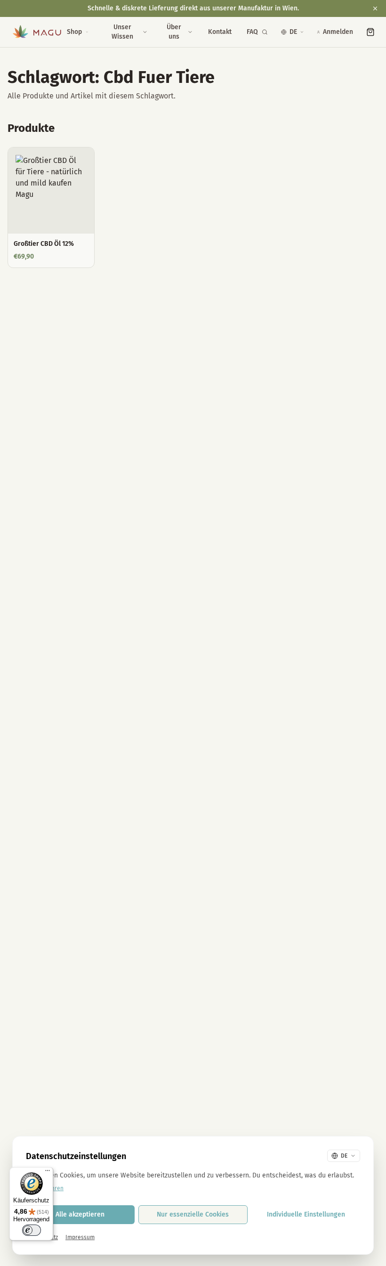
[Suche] (265, 32)
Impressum (80, 1237)
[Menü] (47, 1172)
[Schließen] (375, 8)
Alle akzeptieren (80, 1214)
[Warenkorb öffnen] (370, 32)
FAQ (252, 32)
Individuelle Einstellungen (306, 1214)
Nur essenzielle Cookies (193, 1214)
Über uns (174, 32)
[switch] (31, 1230)
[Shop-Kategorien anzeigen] (87, 32)
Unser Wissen (122, 32)
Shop (74, 32)
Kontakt (220, 32)
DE (293, 32)
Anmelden (338, 32)
